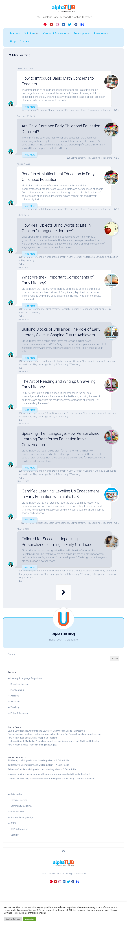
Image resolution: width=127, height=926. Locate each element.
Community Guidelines (22, 806)
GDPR (13, 823)
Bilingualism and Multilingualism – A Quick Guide (45, 760)
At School (42, 110)
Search (11, 654)
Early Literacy (56, 110)
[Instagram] (57, 24)
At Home (30, 110)
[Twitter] (70, 24)
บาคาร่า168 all (15, 778)
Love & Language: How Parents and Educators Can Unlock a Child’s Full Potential (46, 731)
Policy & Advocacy (91, 110)
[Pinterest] (45, 24)
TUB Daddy (13, 760)
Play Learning (72, 110)
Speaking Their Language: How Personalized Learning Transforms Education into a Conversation (60, 439)
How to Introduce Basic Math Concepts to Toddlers (32, 738)
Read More (29, 106)
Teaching (107, 110)
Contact (24, 41)
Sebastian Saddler (17, 769)
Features (15, 33)
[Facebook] (76, 24)
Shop (12, 41)
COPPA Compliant (19, 829)
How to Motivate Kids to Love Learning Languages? (32, 744)
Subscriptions (82, 33)
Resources (100, 33)
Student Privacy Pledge (22, 817)
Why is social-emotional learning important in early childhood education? (55, 774)
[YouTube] (51, 24)
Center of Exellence (54, 33)
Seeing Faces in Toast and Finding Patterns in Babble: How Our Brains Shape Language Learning (54, 734)
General (65, 309)
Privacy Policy (17, 811)
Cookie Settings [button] (13, 919)
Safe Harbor (16, 794)
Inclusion (58, 209)
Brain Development (56, 256)
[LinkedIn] (63, 24)
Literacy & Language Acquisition (101, 256)
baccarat (12, 774)
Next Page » (63, 592)
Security (15, 835)
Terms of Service (19, 800)
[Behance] (82, 24)
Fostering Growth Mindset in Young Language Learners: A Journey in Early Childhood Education (54, 741)
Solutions (29, 33)
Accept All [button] (30, 919)
